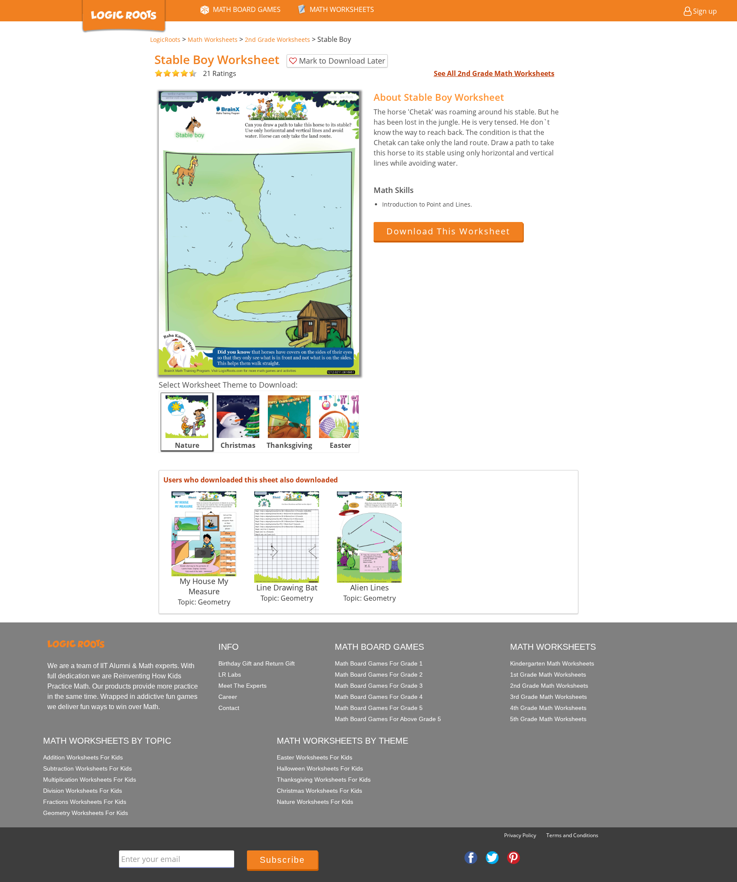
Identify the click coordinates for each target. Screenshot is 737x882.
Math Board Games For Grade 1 (379, 663)
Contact (228, 707)
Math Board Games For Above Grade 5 (388, 719)
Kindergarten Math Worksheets (552, 663)
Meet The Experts (242, 685)
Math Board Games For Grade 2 (379, 674)
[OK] (158, 73)
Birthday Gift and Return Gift (256, 663)
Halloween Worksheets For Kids (320, 768)
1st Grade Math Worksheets (548, 674)
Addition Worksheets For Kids (83, 757)
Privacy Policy (520, 835)
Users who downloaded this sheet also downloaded (250, 480)
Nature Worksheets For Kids (315, 801)
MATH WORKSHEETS (342, 9)
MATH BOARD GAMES (247, 9)
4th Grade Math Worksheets (548, 707)
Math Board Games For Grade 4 (379, 696)
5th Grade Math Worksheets (548, 719)
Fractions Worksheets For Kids (84, 801)
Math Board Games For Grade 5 (379, 707)
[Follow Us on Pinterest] (513, 857)
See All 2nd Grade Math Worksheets (494, 73)
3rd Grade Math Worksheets (548, 696)
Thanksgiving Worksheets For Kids (324, 779)
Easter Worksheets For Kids (314, 757)
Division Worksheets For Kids (82, 790)
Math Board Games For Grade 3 (379, 685)
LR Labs (229, 674)
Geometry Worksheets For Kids (85, 812)
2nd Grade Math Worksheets (549, 685)
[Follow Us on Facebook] (470, 857)
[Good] (162, 73)
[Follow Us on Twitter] (492, 857)
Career (227, 696)
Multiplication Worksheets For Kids (89, 779)
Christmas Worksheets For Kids (319, 790)
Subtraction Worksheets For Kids (87, 768)
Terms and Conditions (572, 835)
